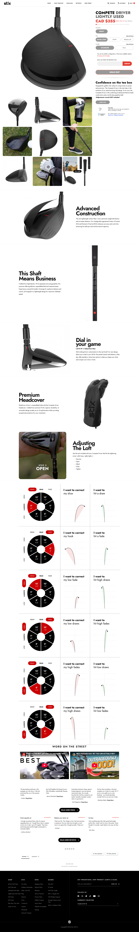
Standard (105, 48)
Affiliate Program (39, 903)
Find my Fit (101, 56)
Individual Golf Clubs (13, 894)
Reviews (78, 3)
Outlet (107, 56)
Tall (124, 48)
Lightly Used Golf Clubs (14, 897)
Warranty (37, 894)
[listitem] (17, 111)
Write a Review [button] (112, 857)
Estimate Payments (118, 115)
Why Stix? (50, 887)
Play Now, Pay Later (13, 906)
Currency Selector (86, 903)
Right (101, 31)
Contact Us (24, 906)
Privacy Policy (38, 900)
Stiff (114, 40)
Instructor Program (26, 916)
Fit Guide (50, 890)
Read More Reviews (68, 843)
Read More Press (68, 813)
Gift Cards (11, 903)
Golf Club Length (52, 894)
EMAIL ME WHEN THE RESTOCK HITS (107, 60)
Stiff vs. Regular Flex (53, 897)
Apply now (110, 115)
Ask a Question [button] (98, 857)
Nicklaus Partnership (26, 890)
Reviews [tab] (24, 859)
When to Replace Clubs (54, 908)
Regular (127, 40)
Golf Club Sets (12, 890)
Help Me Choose (129, 36)
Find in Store (38, 906)
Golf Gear (11, 900)
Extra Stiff (101, 40)
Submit (127, 64)
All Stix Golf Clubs (13, 887)
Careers (23, 910)
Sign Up (114, 887)
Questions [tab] (34, 859)
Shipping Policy (39, 887)
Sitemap (37, 913)
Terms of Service (39, 897)
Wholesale (24, 913)
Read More (29, 801)
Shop (49, 3)
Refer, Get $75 (25, 894)
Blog (22, 897)
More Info (102, 102)
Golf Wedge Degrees (54, 900)
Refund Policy (38, 890)
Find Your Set (58, 3)
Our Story (88, 3)
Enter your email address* (83, 890)
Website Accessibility (40, 910)
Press (22, 903)
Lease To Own (12, 910)
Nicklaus (70, 3)
